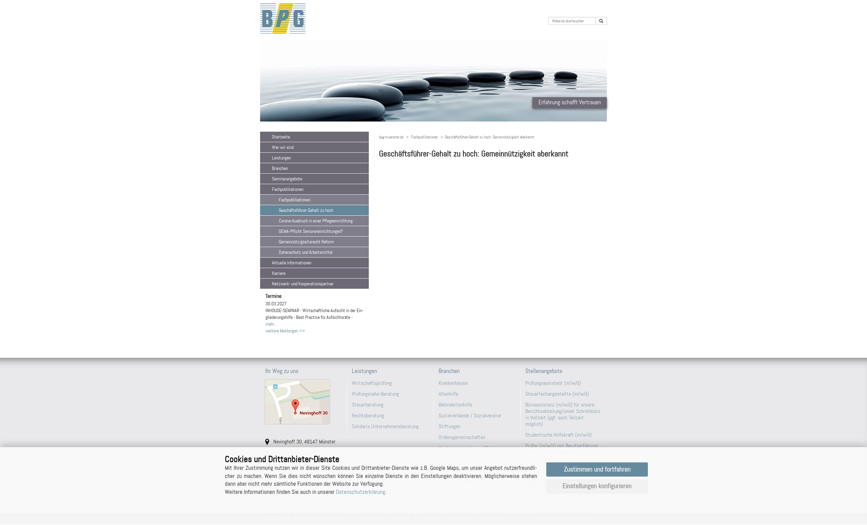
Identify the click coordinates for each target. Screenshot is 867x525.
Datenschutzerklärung (360, 492)
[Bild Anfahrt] (303, 402)
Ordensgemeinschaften (462, 437)
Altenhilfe (448, 394)
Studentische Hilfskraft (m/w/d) (558, 434)
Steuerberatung (367, 404)
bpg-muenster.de (391, 137)
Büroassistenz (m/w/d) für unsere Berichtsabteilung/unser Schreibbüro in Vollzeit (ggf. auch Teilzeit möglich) (562, 414)
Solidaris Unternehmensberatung (385, 426)
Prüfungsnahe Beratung (375, 394)
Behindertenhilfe (455, 404)
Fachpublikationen (424, 137)
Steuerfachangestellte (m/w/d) (557, 393)
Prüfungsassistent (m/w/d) (553, 383)
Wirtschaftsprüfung (372, 383)
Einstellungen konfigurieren (597, 486)
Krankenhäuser (453, 383)
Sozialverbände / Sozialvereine (470, 415)
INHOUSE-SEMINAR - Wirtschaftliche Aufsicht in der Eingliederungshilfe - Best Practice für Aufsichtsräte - (314, 310)
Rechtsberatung (368, 415)
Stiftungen (449, 426)
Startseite (281, 137)
